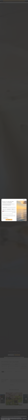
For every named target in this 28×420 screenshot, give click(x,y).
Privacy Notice (3, 419)
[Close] (27, 418)
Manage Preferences (24, 418)
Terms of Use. (9, 419)
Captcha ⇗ (3, 218)
